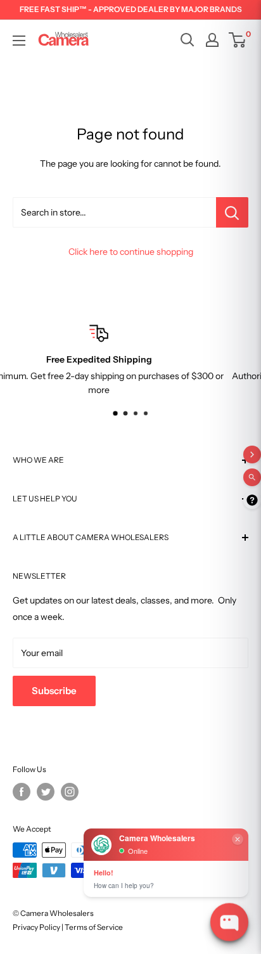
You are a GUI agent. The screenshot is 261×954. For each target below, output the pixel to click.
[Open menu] (19, 40)
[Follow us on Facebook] (21, 792)
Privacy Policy (36, 927)
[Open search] (187, 40)
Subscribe (54, 691)
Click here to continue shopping (130, 251)
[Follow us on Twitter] (45, 792)
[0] (238, 40)
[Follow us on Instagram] (70, 792)
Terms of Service (94, 927)
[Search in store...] (232, 212)
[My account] (212, 40)
